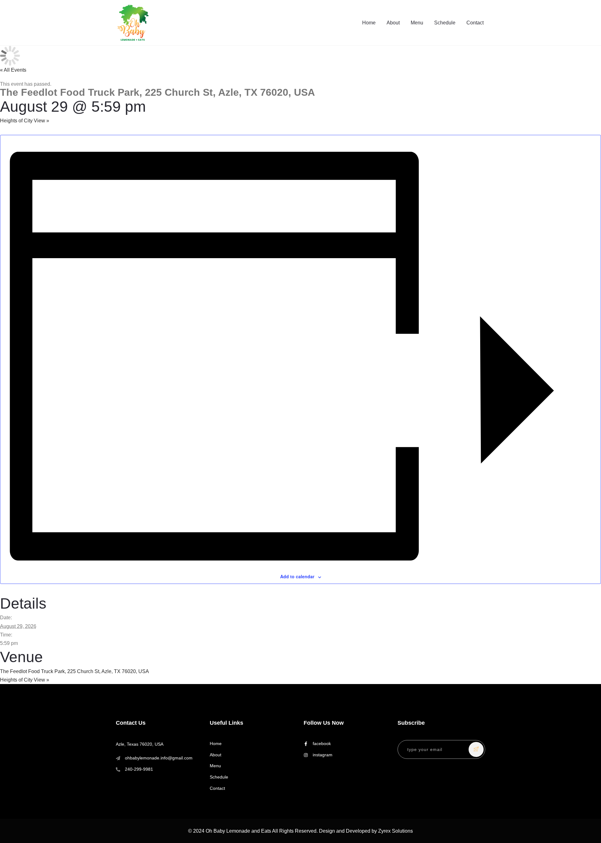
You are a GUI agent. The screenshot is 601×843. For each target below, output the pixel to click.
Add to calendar (297, 576)
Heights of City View (24, 120)
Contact (475, 22)
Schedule (444, 22)
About (393, 22)
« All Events (13, 70)
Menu (417, 22)
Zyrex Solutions (395, 831)
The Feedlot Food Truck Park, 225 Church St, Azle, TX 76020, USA (74, 671)
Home (369, 22)
